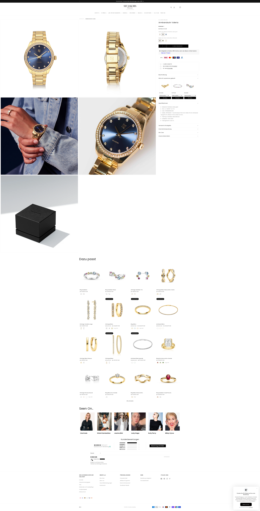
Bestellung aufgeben (145, 478)
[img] (93, 457)
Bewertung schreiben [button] (157, 446)
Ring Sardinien (83, 289)
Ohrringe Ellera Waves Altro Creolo (165, 289)
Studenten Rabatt (124, 485)
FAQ (80, 484)
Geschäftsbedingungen (106, 483)
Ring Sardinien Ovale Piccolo (163, 392)
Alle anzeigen (130, 400)
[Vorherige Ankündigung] (79, 1)
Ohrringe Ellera (109, 324)
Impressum (103, 485)
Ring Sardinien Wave (110, 289)
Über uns (102, 480)
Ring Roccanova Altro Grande (164, 358)
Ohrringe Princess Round (86, 392)
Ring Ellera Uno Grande (111, 392)
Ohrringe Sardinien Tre (137, 289)
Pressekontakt (123, 478)
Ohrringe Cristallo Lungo (86, 324)
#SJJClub (102, 478)
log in (168, 53)
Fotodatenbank (144, 480)
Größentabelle (83, 489)
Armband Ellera (160, 324)
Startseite (81, 18)
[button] (97, 13)
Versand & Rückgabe (84, 482)
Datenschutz (82, 492)
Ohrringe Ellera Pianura (86, 358)
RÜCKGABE (170, 68)
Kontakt (81, 480)
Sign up (163, 53)
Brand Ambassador (125, 483)
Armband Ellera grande (137, 358)
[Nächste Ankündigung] (180, 1)
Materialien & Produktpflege (86, 487)
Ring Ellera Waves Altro (137, 392)
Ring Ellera (133, 324)
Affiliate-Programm (125, 480)
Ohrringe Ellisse (109, 358)
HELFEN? (175, 66)
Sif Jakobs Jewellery (132, 507)
